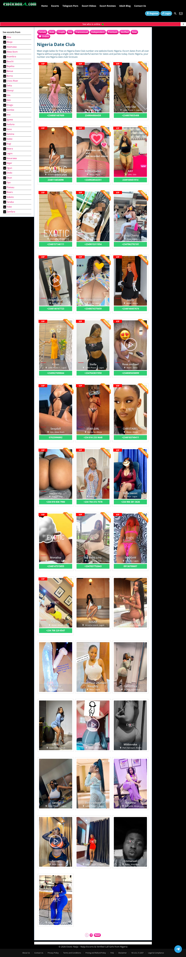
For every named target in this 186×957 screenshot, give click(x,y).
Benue (10, 71)
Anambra (11, 56)
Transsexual (81, 32)
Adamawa (12, 46)
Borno (10, 75)
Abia (9, 37)
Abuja (9, 42)
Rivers (10, 192)
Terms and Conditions (72, 953)
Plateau (10, 187)
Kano (9, 129)
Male (51, 32)
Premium (112, 32)
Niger (9, 163)
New (134, 32)
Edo (8, 95)
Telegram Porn (70, 5)
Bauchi (10, 61)
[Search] (175, 13)
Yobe (9, 206)
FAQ (112, 953)
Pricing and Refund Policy (96, 953)
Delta (9, 85)
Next (97, 935)
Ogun (9, 167)
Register (154, 13)
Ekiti (9, 100)
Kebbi (9, 138)
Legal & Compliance (156, 953)
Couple (61, 32)
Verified (125, 32)
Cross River (12, 80)
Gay (70, 32)
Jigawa (10, 119)
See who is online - (92, 24)
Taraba (10, 201)
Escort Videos (89, 5)
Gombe (10, 109)
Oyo (9, 182)
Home (44, 5)
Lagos (10, 153)
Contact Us (140, 5)
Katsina (10, 133)
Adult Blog (125, 5)
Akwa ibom (12, 51)
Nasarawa (12, 158)
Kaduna (10, 124)
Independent (98, 32)
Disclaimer (122, 953)
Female (42, 32)
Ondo (9, 172)
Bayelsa (10, 66)
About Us (26, 953)
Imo (8, 114)
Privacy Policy (53, 953)
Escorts (55, 5)
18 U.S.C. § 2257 (137, 953)
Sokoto (10, 197)
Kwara (10, 148)
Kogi (9, 143)
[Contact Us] (180, 13)
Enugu (10, 104)
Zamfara (11, 211)
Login (168, 13)
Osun (9, 177)
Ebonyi (10, 90)
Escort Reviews (108, 5)
